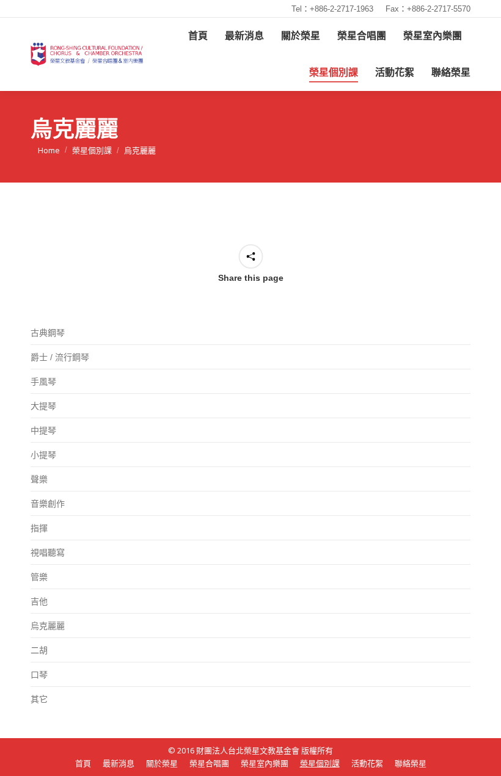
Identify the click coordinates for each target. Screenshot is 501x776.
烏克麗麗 (48, 626)
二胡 (39, 650)
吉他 (39, 601)
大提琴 (43, 406)
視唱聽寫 (48, 552)
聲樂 (39, 479)
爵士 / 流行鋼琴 (60, 357)
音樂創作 (48, 504)
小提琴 (43, 455)
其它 (39, 699)
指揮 (39, 528)
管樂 (39, 577)
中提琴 (43, 430)
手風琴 (43, 381)
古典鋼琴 (48, 333)
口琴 (39, 675)
